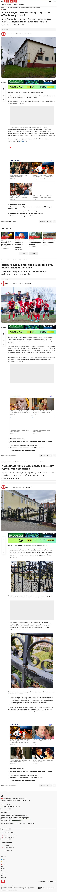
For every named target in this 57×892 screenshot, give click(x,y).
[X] (49, 881)
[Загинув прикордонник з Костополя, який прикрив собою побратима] (21, 235)
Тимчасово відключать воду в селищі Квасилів (22, 216)
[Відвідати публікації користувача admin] (3, 34)
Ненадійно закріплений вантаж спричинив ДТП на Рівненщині (27, 213)
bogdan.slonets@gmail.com (23, 817)
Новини (4, 9)
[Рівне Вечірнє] (13, 1)
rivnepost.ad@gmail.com (17, 820)
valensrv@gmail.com (22, 815)
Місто (7, 236)
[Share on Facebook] (3, 85)
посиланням (22, 141)
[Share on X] (3, 89)
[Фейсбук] (47, 881)
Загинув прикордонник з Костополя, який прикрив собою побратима (19, 244)
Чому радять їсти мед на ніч (17, 204)
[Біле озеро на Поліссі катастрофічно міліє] (49, 235)
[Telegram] (55, 881)
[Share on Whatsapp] (3, 92)
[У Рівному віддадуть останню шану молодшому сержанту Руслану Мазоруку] (7, 235)
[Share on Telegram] (3, 95)
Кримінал (32, 236)
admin (7, 33)
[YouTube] (51, 881)
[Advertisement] (32, 115)
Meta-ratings (20, 337)
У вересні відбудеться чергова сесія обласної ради (23, 211)
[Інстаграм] (53, 881)
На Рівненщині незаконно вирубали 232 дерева (35, 242)
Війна (3, 236)
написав (20, 545)
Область (18, 238)
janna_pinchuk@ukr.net (25, 818)
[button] (2, 1)
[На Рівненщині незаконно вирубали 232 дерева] (35, 235)
